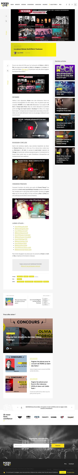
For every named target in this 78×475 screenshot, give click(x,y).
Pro (60, 4)
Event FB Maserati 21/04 (21, 231)
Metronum (46, 281)
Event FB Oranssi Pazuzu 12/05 (23, 247)
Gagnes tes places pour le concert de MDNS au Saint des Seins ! (40, 364)
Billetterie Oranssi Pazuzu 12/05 (23, 249)
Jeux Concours (17, 46)
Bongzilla (26, 276)
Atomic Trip (20, 276)
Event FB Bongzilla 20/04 (21, 226)
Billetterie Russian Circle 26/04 (23, 237)
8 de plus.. (36, 276)
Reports (17, 4)
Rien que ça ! (25, 69)
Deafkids (31, 276)
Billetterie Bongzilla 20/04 (21, 229)
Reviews (23, 4)
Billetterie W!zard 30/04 (21, 245)
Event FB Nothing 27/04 (21, 239)
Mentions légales (70, 469)
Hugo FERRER (20, 52)
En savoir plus (70, 472)
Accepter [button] (63, 472)
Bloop (32, 468)
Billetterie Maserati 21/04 (21, 233)
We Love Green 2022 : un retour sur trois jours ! (21, 301)
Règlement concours (58, 469)
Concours (38, 4)
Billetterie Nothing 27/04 (21, 241)
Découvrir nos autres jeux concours (30, 266)
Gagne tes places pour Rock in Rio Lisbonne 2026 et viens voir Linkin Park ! (40, 385)
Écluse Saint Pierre (29, 281)
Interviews (30, 4)
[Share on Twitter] (6, 21)
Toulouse (19, 279)
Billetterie (53, 4)
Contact (71, 464)
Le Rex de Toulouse (38, 281)
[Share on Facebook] (6, 16)
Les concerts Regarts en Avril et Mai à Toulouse (35, 301)
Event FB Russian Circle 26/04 (22, 235)
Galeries (45, 4)
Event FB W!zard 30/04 (20, 243)
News (12, 4)
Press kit (49, 469)
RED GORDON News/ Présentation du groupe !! (45, 407)
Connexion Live (21, 281)
